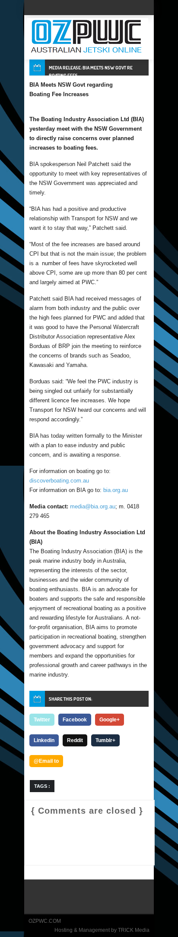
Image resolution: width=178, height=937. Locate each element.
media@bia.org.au (92, 506)
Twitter (42, 719)
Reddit (75, 740)
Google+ (109, 719)
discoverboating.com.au (59, 480)
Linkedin (44, 740)
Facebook (75, 719)
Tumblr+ (105, 740)
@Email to (46, 761)
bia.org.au (115, 490)
